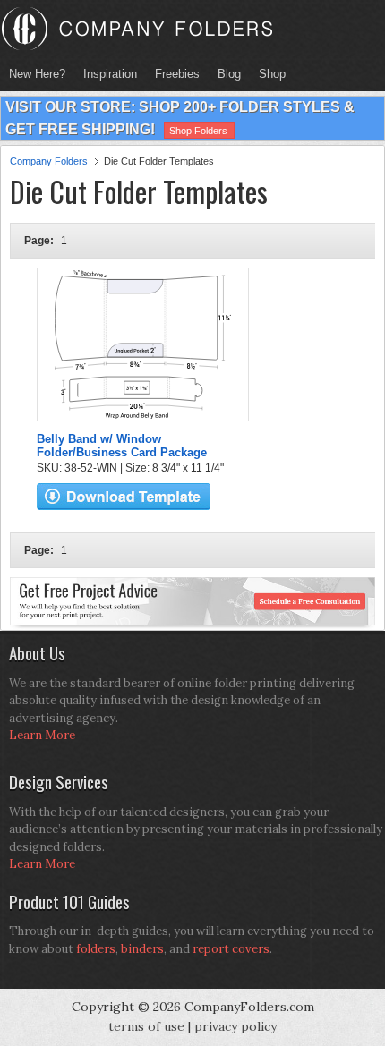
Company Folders (49, 161)
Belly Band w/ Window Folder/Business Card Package (122, 445)
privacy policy (235, 1026)
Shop (268, 74)
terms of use (146, 1026)
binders (142, 949)
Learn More (42, 735)
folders (96, 949)
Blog (229, 74)
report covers (231, 949)
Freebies (173, 74)
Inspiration (110, 74)
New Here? (37, 74)
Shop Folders (198, 130)
